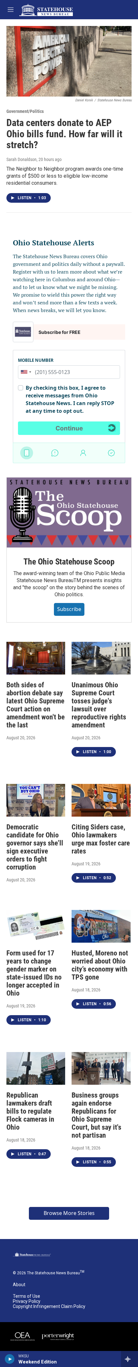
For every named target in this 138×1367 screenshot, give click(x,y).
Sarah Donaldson (21, 159)
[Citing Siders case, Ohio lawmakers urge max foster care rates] (101, 800)
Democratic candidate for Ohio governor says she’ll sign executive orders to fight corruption (34, 847)
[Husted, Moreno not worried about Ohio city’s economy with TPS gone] (101, 926)
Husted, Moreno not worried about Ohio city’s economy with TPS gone (100, 965)
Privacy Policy (26, 1301)
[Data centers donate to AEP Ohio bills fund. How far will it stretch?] (69, 61)
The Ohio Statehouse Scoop (68, 561)
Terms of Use (26, 1296)
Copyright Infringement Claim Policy (49, 1306)
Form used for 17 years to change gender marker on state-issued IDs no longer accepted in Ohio (34, 973)
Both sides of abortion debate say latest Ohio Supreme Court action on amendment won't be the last (35, 705)
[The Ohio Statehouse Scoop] (69, 513)
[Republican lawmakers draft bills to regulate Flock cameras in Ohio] (35, 1068)
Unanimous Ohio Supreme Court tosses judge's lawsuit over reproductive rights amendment (99, 705)
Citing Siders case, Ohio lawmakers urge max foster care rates (101, 839)
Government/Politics (25, 111)
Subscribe (69, 609)
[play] (10, 1359)
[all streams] (129, 1359)
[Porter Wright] (58, 1336)
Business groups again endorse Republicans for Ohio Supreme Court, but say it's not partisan (96, 1115)
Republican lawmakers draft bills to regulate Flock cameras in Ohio (30, 1111)
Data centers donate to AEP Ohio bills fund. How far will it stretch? (64, 134)
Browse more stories (69, 1213)
